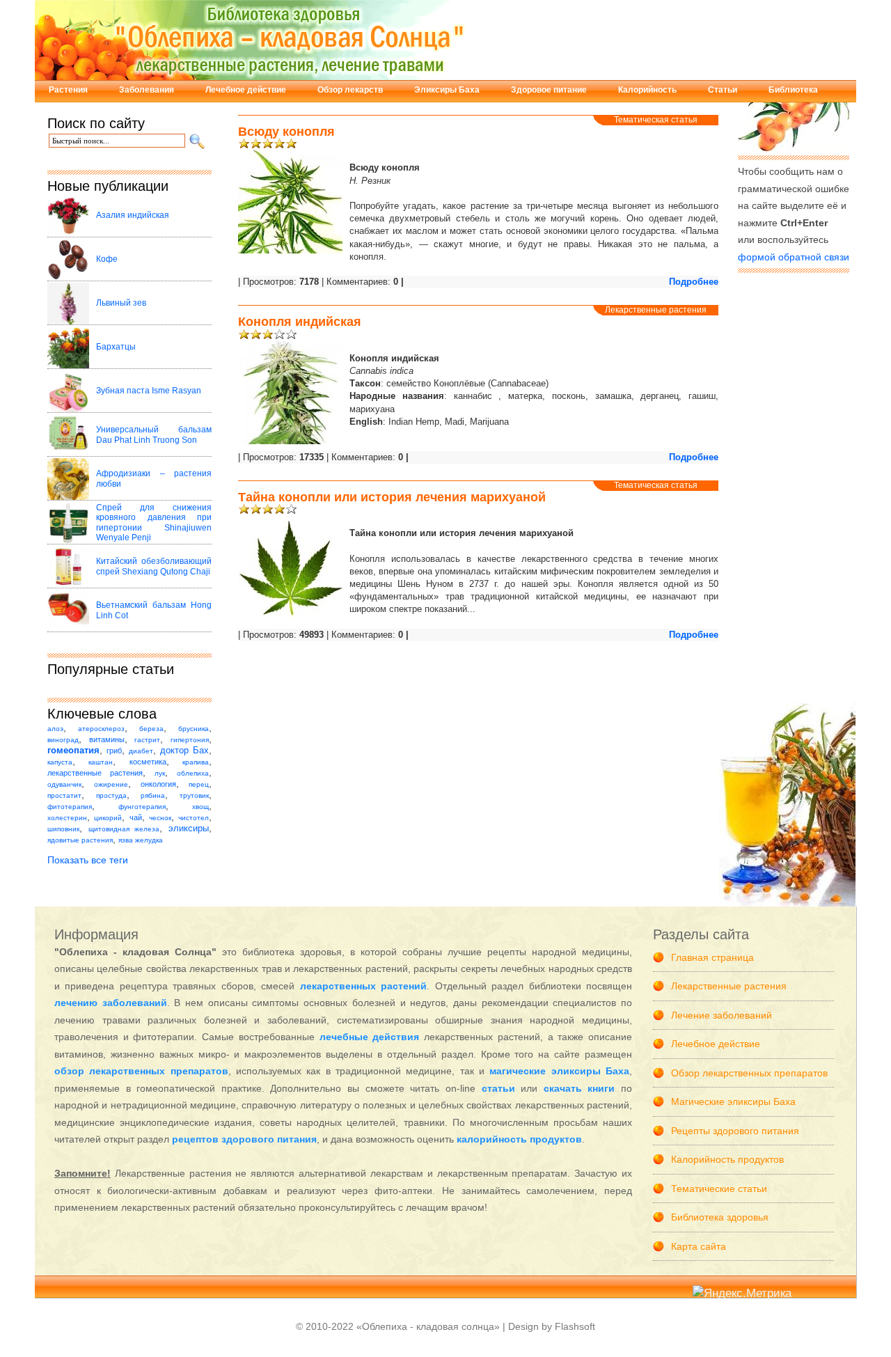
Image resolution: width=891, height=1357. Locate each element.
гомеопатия (73, 750)
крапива (195, 762)
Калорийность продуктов (727, 1159)
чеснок (160, 818)
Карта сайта (698, 1246)
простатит (64, 795)
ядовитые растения (80, 840)
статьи (498, 1088)
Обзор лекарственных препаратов (749, 1072)
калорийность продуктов (519, 1139)
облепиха (193, 773)
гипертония (190, 740)
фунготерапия (142, 806)
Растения (68, 90)
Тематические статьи (719, 1188)
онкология (158, 784)
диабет (141, 751)
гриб (114, 750)
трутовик (194, 795)
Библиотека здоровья (719, 1217)
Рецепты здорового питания (735, 1130)
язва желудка (140, 840)
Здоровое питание (549, 90)
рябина (153, 795)
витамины (107, 739)
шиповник (63, 829)
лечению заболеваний (110, 1002)
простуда (111, 795)
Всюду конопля (286, 132)
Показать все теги (87, 859)
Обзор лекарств (350, 90)
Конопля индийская (299, 322)
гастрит (147, 740)
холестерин (67, 818)
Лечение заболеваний (721, 1015)
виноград (63, 740)
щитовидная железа (124, 829)
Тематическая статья (655, 120)
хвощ (200, 806)
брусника (193, 728)
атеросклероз (101, 728)
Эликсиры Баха (447, 90)
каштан (100, 762)
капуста (59, 762)
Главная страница (712, 957)
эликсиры (188, 828)
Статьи (722, 90)
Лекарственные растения (656, 310)
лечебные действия (370, 1036)
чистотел (193, 818)
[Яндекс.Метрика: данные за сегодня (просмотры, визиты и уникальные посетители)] (742, 1294)
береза (151, 728)
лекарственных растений (363, 985)
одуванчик (64, 784)
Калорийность (647, 90)
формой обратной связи (793, 256)
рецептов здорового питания (244, 1139)
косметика (147, 762)
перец (199, 784)
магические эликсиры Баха (559, 1070)
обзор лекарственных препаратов (141, 1070)
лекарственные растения (95, 773)
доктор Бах (184, 750)
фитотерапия (69, 806)
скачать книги (579, 1088)
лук (160, 773)
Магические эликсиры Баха (733, 1101)
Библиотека (793, 90)
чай (135, 817)
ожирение (111, 784)
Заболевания (146, 90)
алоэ (55, 728)
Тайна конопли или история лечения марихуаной (392, 497)
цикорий (108, 818)
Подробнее (693, 281)
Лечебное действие (245, 90)
